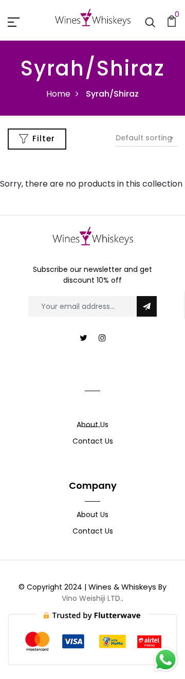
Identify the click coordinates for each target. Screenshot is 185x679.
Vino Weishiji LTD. (92, 598)
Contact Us (92, 441)
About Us (92, 424)
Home (58, 94)
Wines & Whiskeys (122, 586)
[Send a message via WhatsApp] (166, 660)
